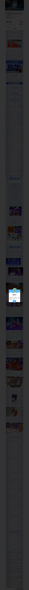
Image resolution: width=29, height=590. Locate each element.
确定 (14, 301)
